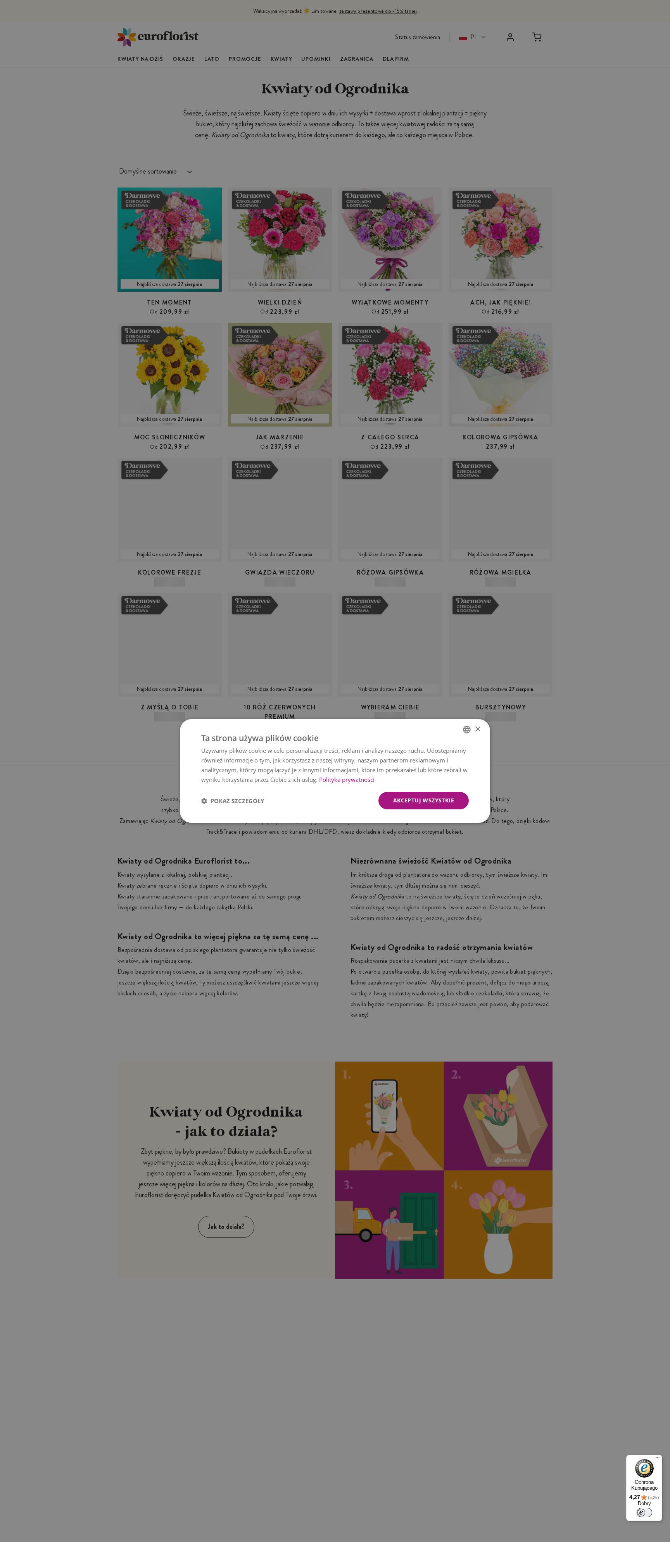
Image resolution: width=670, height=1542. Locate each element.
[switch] (644, 1512)
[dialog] (335, 771)
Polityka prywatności (347, 779)
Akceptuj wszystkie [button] (423, 800)
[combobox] (467, 729)
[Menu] (657, 1459)
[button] (232, 801)
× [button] (477, 729)
